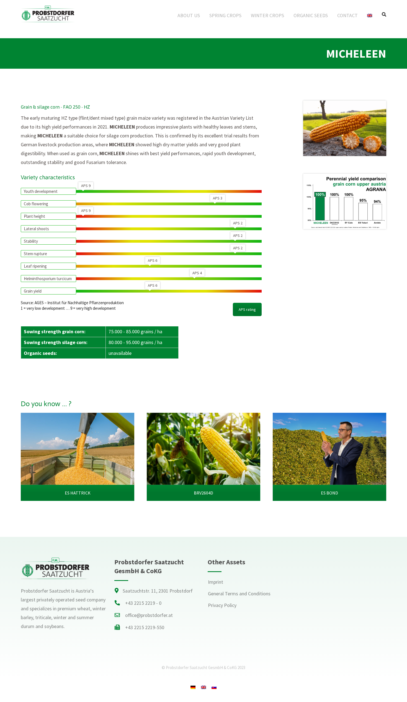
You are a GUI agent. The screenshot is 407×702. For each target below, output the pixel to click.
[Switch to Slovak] (214, 687)
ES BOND (329, 493)
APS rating (247, 309)
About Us (188, 15)
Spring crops (225, 15)
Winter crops (267, 15)
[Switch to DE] (193, 687)
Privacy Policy (222, 605)
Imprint (215, 582)
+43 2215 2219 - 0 (143, 603)
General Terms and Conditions (239, 593)
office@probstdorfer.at (149, 615)
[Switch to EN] (203, 687)
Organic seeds (310, 15)
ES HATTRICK (78, 493)
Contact (347, 15)
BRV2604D (203, 493)
